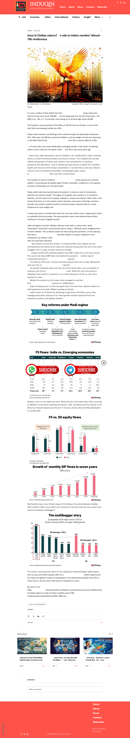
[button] (103, 362)
